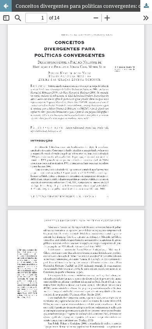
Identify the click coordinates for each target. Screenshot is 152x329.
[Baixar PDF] (146, 6)
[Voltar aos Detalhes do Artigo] (6, 6)
